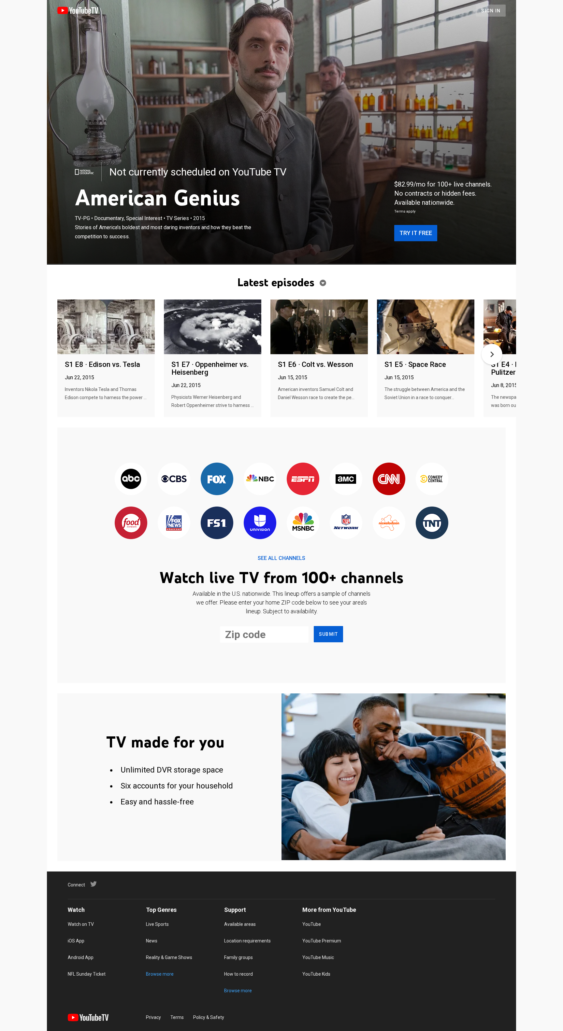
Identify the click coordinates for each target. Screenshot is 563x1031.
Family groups (238, 957)
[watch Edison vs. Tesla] (106, 327)
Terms (177, 1017)
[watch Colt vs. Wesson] (319, 327)
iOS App (76, 940)
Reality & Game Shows (169, 957)
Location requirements (247, 940)
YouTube (311, 924)
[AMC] (346, 479)
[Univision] (260, 523)
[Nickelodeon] (389, 523)
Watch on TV (81, 924)
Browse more (160, 974)
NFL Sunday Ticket (87, 974)
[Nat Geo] (84, 171)
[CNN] (389, 479)
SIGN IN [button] (490, 10)
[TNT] (432, 523)
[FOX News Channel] (173, 523)
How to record (238, 974)
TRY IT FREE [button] (415, 233)
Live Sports (157, 924)
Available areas (240, 924)
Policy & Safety (208, 1017)
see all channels (281, 558)
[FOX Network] (216, 479)
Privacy (153, 1017)
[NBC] (260, 479)
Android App (81, 957)
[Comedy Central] (432, 479)
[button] (492, 354)
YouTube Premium (321, 940)
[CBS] (173, 479)
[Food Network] (130, 523)
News (151, 940)
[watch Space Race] (425, 327)
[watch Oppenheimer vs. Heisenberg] (212, 327)
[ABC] (130, 479)
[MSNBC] (303, 523)
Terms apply (404, 211)
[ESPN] (303, 479)
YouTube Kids (316, 974)
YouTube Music (318, 957)
